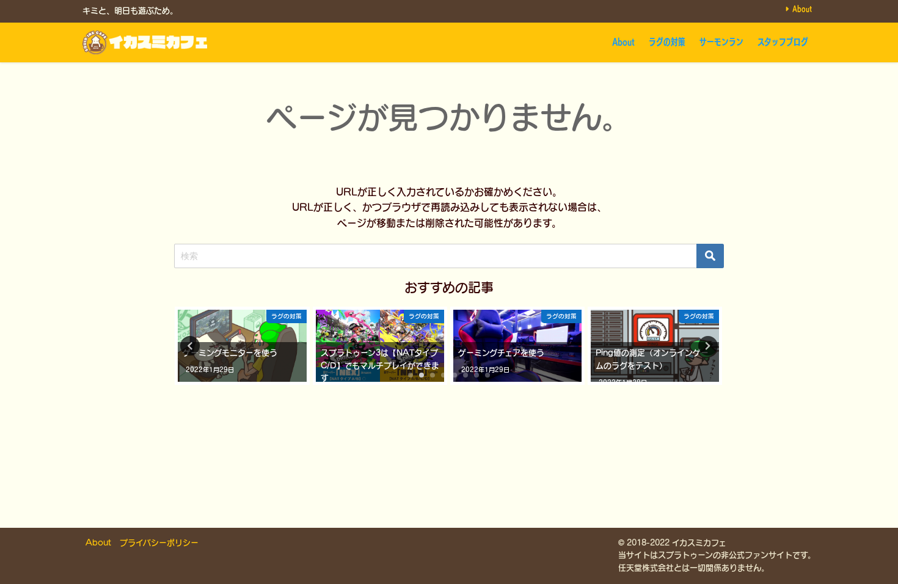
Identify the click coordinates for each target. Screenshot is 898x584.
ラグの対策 (667, 41)
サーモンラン (721, 41)
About (802, 8)
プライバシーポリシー (159, 543)
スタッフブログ (782, 41)
